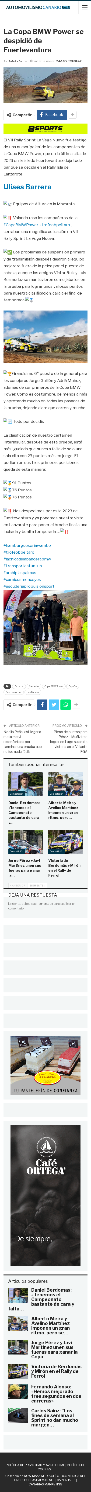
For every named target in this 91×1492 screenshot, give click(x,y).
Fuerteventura (13, 692)
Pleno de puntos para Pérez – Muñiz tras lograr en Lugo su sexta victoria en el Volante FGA (69, 742)
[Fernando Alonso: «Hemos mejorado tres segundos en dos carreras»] (18, 1391)
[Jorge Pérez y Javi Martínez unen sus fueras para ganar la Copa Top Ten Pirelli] (25, 842)
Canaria (19, 686)
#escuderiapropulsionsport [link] (29, 586)
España (73, 686)
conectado (45, 903)
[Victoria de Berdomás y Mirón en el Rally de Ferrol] (65, 842)
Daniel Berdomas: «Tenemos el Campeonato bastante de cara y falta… (41, 1299)
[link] (27, 187)
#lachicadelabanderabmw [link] (27, 559)
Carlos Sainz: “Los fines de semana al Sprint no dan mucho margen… (54, 1418)
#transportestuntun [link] (23, 565)
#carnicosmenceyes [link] (22, 579)
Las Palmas (33, 692)
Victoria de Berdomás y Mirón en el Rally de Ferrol (56, 1371)
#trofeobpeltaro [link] (54, 224)
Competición (16, 794)
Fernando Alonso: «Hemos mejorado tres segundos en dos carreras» (56, 1394)
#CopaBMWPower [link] (21, 224)
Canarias (34, 686)
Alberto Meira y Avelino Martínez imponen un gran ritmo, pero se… (50, 1326)
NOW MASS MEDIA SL (39, 1476)
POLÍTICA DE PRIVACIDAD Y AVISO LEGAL (35, 1465)
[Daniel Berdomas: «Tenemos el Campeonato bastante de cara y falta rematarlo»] (25, 784)
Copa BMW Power (53, 686)
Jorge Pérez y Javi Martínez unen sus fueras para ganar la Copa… (54, 1350)
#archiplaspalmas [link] (20, 572)
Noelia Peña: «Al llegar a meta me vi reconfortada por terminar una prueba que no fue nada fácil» (23, 742)
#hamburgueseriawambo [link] (27, 545)
